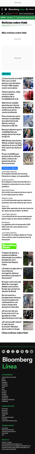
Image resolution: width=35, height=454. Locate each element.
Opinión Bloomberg (10, 168)
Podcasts (4, 419)
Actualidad (5, 414)
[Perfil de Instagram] (17, 351)
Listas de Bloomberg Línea (9, 420)
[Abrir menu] (2, 9)
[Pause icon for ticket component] (2, 14)
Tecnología (5, 433)
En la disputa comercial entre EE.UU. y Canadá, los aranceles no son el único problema (16, 184)
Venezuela (5, 386)
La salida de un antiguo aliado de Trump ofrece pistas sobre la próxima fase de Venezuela (17, 237)
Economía (5, 408)
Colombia (4, 384)
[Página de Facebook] (3, 351)
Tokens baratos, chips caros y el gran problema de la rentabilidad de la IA (11, 95)
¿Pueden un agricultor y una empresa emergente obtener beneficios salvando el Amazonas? (12, 273)
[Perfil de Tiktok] (26, 351)
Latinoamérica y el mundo (9, 377)
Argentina (4, 382)
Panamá (4, 392)
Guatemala (5, 401)
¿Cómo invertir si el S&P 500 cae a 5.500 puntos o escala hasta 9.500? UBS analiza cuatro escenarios (12, 83)
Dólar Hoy (5, 412)
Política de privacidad (8, 430)
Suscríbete (5, 428)
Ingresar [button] (31, 9)
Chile (3, 387)
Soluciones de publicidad (9, 449)
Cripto (3, 415)
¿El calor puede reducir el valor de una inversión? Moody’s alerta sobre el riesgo (12, 325)
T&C (3, 435)
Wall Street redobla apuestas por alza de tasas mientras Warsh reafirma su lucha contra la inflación (11, 107)
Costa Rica (5, 396)
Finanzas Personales (8, 417)
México (4, 380)
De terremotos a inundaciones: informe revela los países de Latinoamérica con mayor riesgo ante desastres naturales (11, 301)
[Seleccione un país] (6, 9)
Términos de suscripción (9, 431)
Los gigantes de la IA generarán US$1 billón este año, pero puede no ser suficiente (16, 226)
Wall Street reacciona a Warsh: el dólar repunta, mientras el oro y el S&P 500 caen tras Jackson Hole (12, 145)
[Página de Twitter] (8, 351)
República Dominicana (8, 399)
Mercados (5, 410)
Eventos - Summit (7, 442)
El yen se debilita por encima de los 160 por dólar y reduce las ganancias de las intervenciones (11, 159)
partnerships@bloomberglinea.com (12, 444)
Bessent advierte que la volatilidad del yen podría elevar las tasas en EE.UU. (12, 133)
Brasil (3, 379)
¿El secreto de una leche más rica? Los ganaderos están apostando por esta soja (12, 314)
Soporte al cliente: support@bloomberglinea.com (16, 447)
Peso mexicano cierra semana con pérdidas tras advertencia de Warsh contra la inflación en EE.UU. (11, 121)
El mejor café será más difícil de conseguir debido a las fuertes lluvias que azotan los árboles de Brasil (11, 286)
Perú (3, 389)
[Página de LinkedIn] (22, 351)
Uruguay (4, 394)
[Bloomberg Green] (17, 246)
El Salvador (5, 398)
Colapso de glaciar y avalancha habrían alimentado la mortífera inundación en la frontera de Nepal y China (12, 259)
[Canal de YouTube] (12, 351)
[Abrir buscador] (26, 9)
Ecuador (4, 391)
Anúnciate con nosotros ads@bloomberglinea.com (16, 446)
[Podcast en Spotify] (31, 351)
